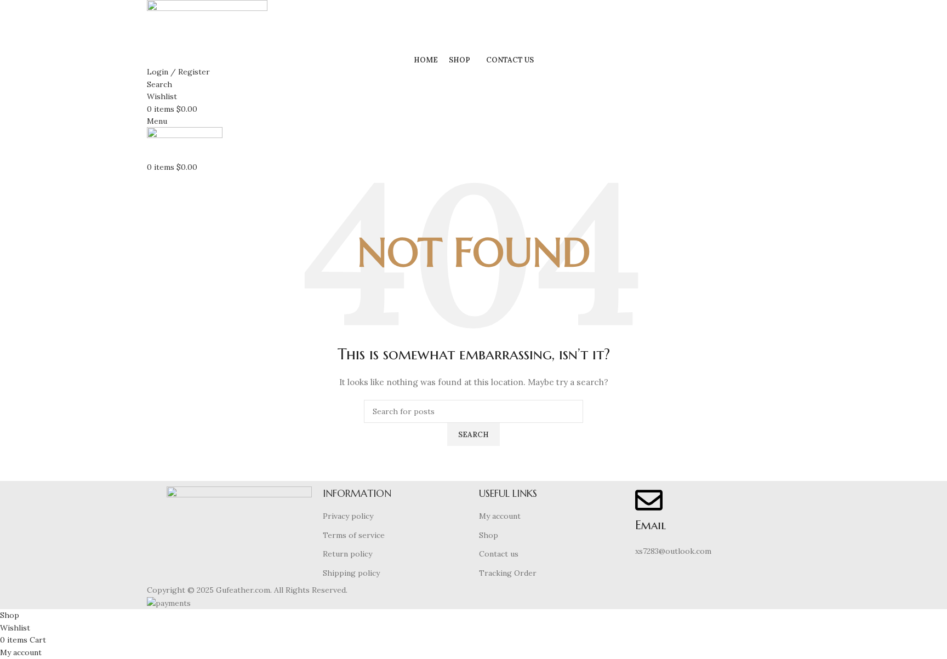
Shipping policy (351, 573)
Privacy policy (348, 516)
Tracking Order (508, 573)
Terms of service (354, 535)
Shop (488, 535)
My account (500, 516)
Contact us (498, 554)
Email (650, 525)
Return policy (347, 554)
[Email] (649, 500)
